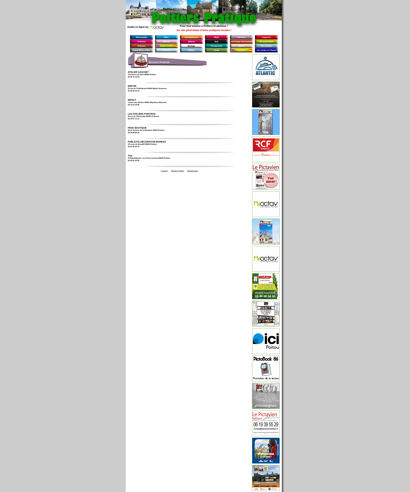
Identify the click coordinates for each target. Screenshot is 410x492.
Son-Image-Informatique (241, 42)
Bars (166, 37)
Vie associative (266, 42)
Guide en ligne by (137, 27)
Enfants (166, 50)
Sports (241, 46)
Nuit (216, 42)
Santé (216, 50)
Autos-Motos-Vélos (141, 50)
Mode (216, 37)
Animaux (141, 42)
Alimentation (141, 37)
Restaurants (216, 46)
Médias (191, 50)
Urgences (266, 37)
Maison (191, 42)
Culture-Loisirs (166, 46)
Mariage (191, 46)
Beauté (166, 42)
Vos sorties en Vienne (266, 50)
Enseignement (191, 37)
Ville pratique (266, 46)
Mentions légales (177, 171)
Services (241, 37)
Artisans (141, 46)
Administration (192, 171)
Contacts (164, 171)
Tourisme (241, 50)
